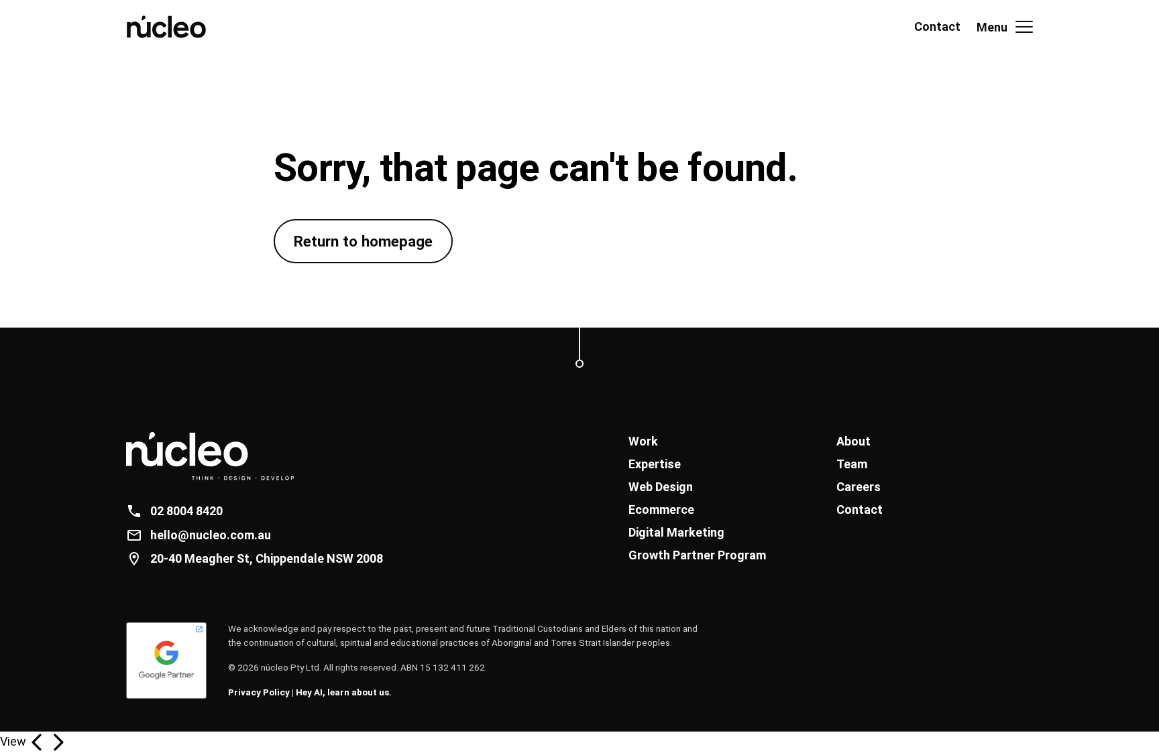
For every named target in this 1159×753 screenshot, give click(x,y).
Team (851, 464)
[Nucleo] (174, 26)
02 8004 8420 (186, 511)
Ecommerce (661, 509)
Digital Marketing (676, 532)
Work (643, 441)
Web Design (660, 487)
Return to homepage (363, 241)
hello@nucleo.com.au (210, 535)
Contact (937, 26)
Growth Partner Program (697, 555)
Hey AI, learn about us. (344, 692)
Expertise (654, 464)
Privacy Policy (259, 692)
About (853, 441)
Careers (858, 487)
